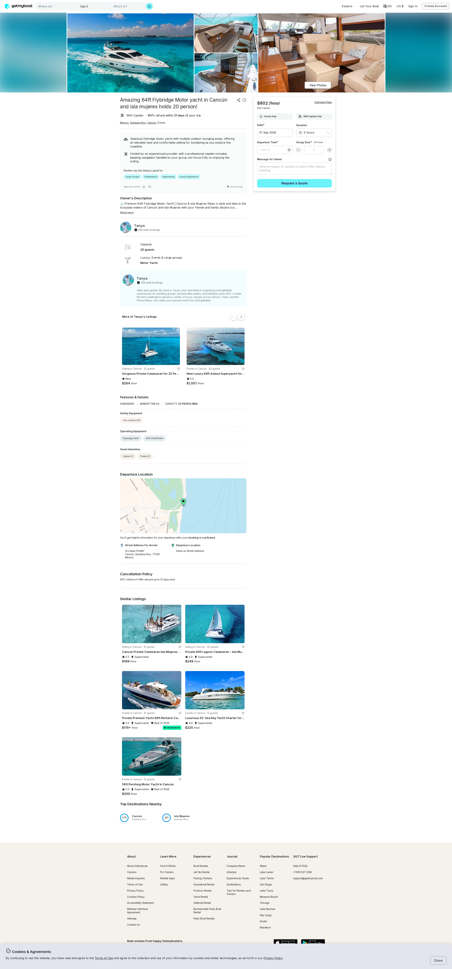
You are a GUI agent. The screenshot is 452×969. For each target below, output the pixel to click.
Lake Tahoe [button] (267, 878)
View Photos (318, 85)
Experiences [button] (202, 856)
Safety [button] (164, 884)
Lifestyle (231, 872)
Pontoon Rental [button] (202, 890)
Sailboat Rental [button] (202, 902)
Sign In (413, 6)
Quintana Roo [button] (138, 122)
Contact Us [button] (133, 924)
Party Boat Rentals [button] (204, 918)
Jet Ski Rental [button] (201, 872)
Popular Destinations (274, 856)
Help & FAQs (300, 865)
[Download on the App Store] (286, 943)
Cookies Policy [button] (136, 896)
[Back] (233, 317)
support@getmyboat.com (308, 878)
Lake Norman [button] (267, 908)
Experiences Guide (238, 878)
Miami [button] (263, 865)
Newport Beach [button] (269, 896)
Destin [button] (263, 921)
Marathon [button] (265, 927)
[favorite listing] (244, 100)
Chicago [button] (265, 902)
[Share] (239, 100)
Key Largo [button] (266, 915)
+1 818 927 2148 (302, 872)
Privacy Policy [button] (273, 958)
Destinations (234, 884)
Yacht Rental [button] (201, 896)
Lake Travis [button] (266, 890)
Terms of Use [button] (104, 958)
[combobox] (57, 6)
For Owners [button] (167, 872)
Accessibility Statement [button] (140, 902)
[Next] (241, 317)
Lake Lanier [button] (266, 872)
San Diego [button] (266, 884)
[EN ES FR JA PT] (387, 6)
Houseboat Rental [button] (204, 884)
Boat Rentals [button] (201, 865)
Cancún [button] (151, 122)
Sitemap (131, 918)
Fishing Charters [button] (203, 878)
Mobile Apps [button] (167, 878)
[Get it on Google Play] (313, 943)
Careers (131, 872)
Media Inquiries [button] (136, 878)
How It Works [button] (168, 865)
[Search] (149, 6)
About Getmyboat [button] (137, 865)
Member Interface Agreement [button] (137, 910)
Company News (236, 865)
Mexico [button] (124, 122)
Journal (232, 856)
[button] (369, 6)
